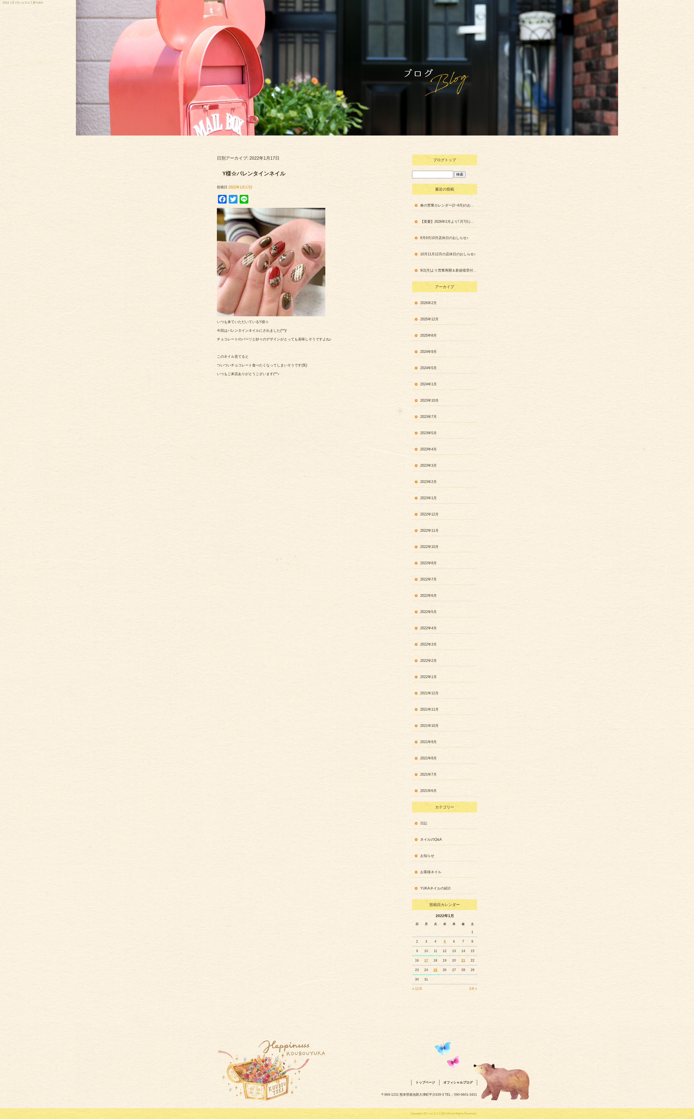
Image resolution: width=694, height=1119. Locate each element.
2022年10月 (429, 547)
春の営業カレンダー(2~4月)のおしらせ (448, 205)
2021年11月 (429, 709)
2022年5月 (428, 612)
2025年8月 (428, 335)
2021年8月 (428, 758)
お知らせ (427, 856)
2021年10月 (429, 726)
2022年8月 (428, 563)
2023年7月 (428, 417)
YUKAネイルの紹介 (435, 888)
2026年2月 (428, 303)
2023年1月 (428, 498)
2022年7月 (428, 579)
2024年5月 (428, 368)
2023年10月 (429, 400)
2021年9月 (428, 742)
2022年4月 (428, 628)
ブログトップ (444, 160)
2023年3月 (428, 465)
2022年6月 (428, 596)
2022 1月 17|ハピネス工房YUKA (23, 2)
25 (435, 970)
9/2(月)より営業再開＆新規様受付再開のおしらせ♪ (448, 270)
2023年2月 (428, 482)
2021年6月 (428, 791)
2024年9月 (428, 352)
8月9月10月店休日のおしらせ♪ (444, 238)
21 (463, 960)
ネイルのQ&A (431, 839)
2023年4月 (428, 449)
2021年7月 (428, 774)
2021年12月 (429, 693)
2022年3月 (428, 644)
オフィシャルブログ (458, 1082)
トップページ (425, 1082)
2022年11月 (429, 530)
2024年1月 (428, 384)
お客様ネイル (430, 872)
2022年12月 (429, 514)
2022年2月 (428, 661)
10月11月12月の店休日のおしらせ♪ (448, 254)
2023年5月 (428, 433)
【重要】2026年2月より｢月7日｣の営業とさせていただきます (448, 222)
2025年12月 (429, 319)
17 (426, 960)
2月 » (473, 989)
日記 (423, 823)
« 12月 (417, 989)
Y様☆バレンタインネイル (253, 173)
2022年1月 (428, 677)
